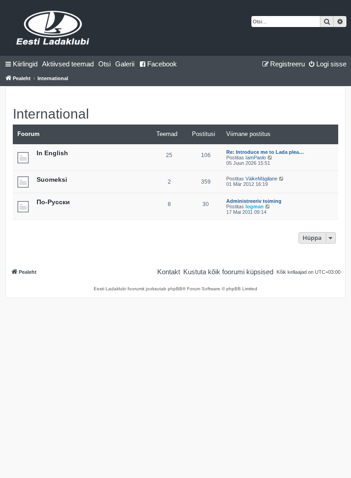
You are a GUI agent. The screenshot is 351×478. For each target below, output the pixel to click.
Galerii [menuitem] (124, 64)
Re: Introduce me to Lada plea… (265, 152)
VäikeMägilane (261, 178)
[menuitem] (68, 64)
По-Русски (53, 202)
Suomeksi (52, 179)
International (51, 113)
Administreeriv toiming (254, 201)
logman (254, 206)
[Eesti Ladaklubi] (53, 28)
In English (52, 153)
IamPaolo (255, 157)
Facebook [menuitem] (162, 64)
